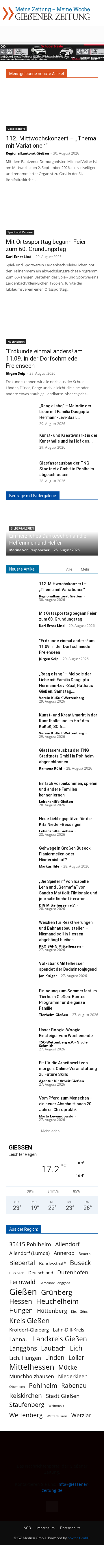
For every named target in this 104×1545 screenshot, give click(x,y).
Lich (76, 1348)
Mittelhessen (31, 1367)
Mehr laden (50, 1130)
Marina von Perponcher (29, 549)
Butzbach (16, 1273)
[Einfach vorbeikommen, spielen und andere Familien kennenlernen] (20, 791)
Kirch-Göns (79, 1312)
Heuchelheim (57, 1301)
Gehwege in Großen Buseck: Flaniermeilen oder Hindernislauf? (65, 854)
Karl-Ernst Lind (18, 256)
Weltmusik (56, 1406)
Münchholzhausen (31, 1376)
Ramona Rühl (50, 768)
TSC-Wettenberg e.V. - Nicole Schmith (63, 1044)
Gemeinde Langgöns (55, 1283)
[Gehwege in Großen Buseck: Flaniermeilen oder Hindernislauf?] (20, 855)
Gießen (23, 1292)
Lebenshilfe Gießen (56, 801)
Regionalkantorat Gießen (27, 153)
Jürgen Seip (15, 373)
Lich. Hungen (25, 1358)
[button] (10, 34)
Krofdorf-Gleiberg (29, 1330)
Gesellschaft (16, 129)
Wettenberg (26, 1415)
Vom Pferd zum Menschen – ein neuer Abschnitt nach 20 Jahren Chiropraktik (65, 1104)
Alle (69, 569)
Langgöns (23, 1348)
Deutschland (40, 1272)
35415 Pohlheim (30, 1244)
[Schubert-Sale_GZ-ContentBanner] (52, 52)
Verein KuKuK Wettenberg (61, 697)
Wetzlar (81, 1415)
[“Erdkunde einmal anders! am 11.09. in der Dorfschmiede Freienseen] (52, 321)
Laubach (53, 1348)
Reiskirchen (25, 1395)
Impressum (45, 1527)
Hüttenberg (52, 1311)
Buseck (80, 1263)
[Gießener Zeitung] (46, 13)
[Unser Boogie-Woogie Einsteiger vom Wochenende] (20, 1037)
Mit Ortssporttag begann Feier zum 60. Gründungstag (46, 245)
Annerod (64, 1253)
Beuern (84, 1253)
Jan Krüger (48, 975)
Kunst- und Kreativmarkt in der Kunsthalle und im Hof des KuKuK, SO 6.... (68, 721)
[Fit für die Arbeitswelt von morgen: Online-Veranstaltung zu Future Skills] (20, 1070)
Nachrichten (16, 341)
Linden (54, 1357)
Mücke (67, 1367)
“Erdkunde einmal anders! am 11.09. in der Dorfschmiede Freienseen (44, 358)
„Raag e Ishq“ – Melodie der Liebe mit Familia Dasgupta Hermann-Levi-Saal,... (65, 412)
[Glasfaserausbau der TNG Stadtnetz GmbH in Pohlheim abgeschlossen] (20, 470)
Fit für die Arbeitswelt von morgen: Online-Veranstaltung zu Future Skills (68, 1069)
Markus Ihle (49, 866)
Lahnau (19, 1339)
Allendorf (67, 1244)
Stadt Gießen (63, 1396)
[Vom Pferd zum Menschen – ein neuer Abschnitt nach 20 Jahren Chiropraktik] (20, 1105)
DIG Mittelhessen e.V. (57, 905)
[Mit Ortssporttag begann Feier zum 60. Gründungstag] (52, 212)
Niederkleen (73, 1376)
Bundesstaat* (52, 1263)
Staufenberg (26, 1405)
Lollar (76, 1358)
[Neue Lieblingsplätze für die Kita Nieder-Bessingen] (20, 826)
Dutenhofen (72, 1272)
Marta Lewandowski (56, 1116)
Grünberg (56, 1292)
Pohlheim (43, 1385)
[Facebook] (52, 1506)
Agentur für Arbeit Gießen (61, 1080)
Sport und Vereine (20, 232)
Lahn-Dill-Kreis (68, 1330)
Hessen (20, 1301)
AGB (27, 1527)
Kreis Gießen (29, 1321)
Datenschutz (70, 1527)
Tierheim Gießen (53, 1014)
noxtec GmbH (79, 1537)
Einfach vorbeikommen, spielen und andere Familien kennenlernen (68, 789)
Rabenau (74, 1386)
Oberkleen (17, 1386)
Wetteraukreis (57, 1416)
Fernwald (22, 1282)
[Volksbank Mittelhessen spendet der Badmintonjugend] (20, 971)
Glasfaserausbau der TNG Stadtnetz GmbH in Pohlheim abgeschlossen (66, 469)
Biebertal (22, 1263)
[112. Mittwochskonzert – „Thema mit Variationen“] (52, 108)
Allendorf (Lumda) (29, 1253)
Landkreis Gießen (60, 1339)
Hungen (21, 1310)
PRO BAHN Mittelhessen (60, 946)
